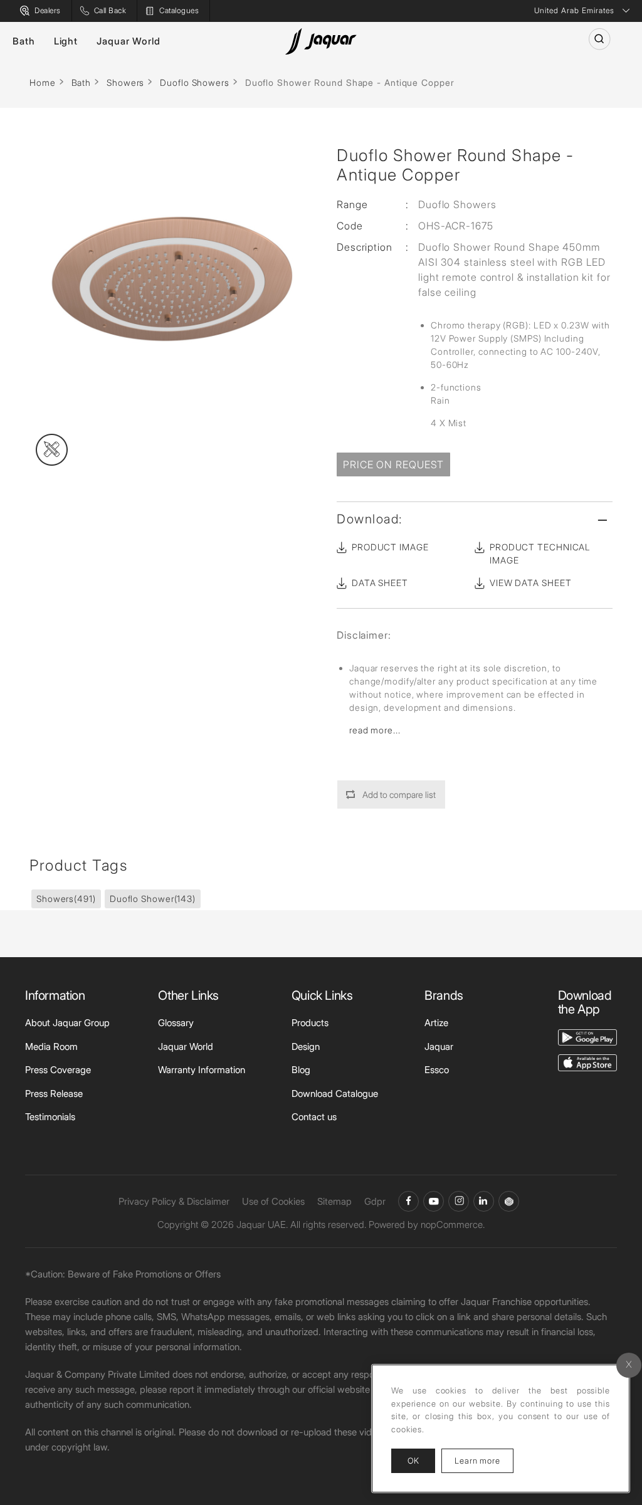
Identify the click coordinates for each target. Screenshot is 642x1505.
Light (66, 41)
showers (66, 898)
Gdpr (375, 1201)
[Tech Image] (52, 450)
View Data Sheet (531, 582)
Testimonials (50, 1117)
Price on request (393, 464)
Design (306, 1046)
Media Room (51, 1046)
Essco (436, 1070)
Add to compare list (399, 794)
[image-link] (587, 1036)
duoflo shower (153, 898)
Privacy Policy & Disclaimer (173, 1201)
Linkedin (483, 1201)
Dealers (47, 10)
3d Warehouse (508, 1201)
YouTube (433, 1201)
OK (413, 1460)
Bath (24, 41)
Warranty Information (201, 1070)
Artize (436, 1023)
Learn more (484, 1460)
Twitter (458, 1201)
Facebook (408, 1201)
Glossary (176, 1023)
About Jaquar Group (67, 1023)
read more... (375, 730)
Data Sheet (380, 582)
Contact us (314, 1117)
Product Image (390, 547)
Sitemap (334, 1201)
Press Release (54, 1093)
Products (310, 1023)
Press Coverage (58, 1070)
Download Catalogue (335, 1093)
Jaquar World (128, 41)
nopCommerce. (453, 1224)
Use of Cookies (273, 1201)
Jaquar (438, 1046)
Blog (301, 1070)
